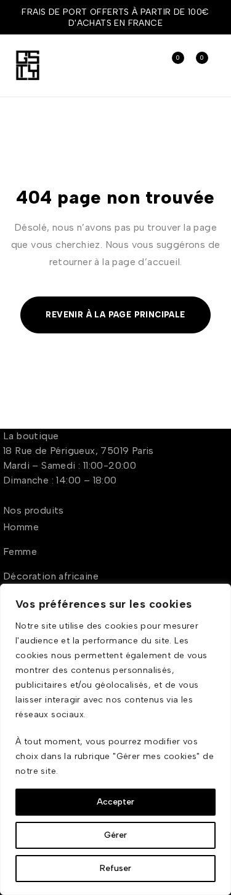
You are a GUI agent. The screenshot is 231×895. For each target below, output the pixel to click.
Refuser (115, 868)
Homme (21, 527)
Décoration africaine (51, 576)
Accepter (115, 802)
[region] (115, 739)
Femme (20, 551)
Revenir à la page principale (115, 314)
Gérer (115, 835)
